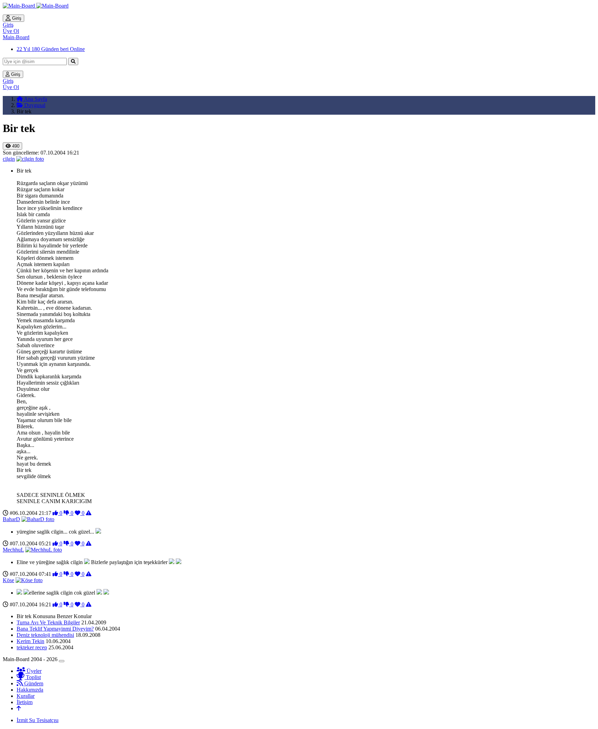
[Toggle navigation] (61, 661)
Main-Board (16, 37)
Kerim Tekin (30, 641)
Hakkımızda (30, 690)
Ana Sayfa (35, 99)
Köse (8, 580)
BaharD (11, 519)
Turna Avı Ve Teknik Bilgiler (48, 622)
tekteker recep (32, 647)
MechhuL (13, 550)
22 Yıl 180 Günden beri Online (51, 49)
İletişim (25, 702)
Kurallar (26, 696)
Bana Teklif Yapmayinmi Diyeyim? (55, 629)
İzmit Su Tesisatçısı (37, 720)
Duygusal (34, 105)
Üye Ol (11, 31)
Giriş (16, 18)
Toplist (33, 677)
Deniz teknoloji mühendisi (45, 635)
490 (15, 146)
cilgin (9, 159)
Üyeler (33, 671)
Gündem (33, 683)
